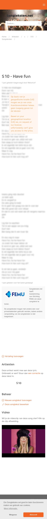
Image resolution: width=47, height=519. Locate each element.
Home (4, 37)
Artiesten (15, 37)
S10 (32, 37)
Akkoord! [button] (33, 515)
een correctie (34, 373)
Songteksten (7, 39)
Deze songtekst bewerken (16, 404)
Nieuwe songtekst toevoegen (18, 400)
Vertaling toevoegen (13, 356)
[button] (44, 5)
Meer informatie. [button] (11, 508)
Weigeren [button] (13, 515)
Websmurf (32, 83)
